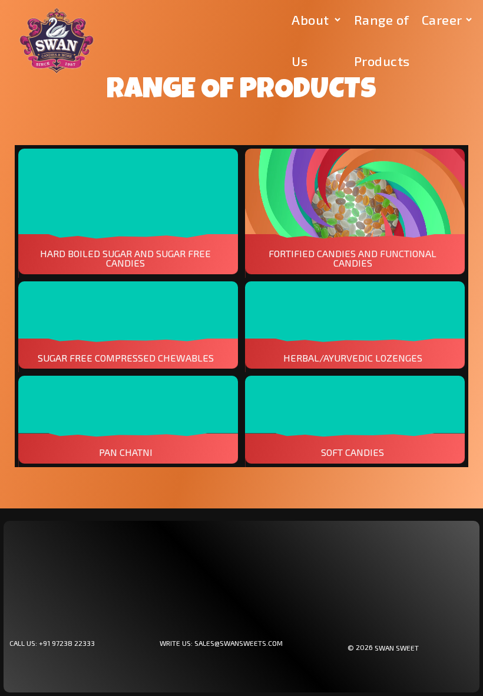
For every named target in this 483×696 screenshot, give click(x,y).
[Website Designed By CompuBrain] (447, 647)
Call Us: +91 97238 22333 (52, 643)
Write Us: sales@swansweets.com (221, 643)
